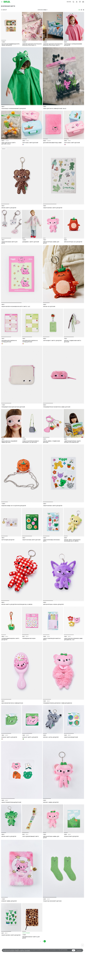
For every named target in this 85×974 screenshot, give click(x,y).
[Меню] (2, 1)
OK (73, 950)
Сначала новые (42, 9)
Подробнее (79, 950)
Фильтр (5, 9)
